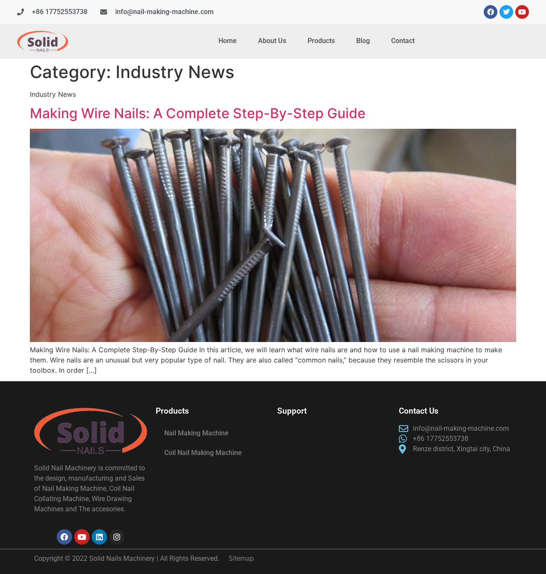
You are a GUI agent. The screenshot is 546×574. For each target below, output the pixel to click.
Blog (363, 41)
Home (227, 41)
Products (321, 41)
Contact (403, 41)
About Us (272, 41)
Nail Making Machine (196, 433)
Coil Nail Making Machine (203, 453)
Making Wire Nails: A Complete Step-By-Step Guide (198, 113)
